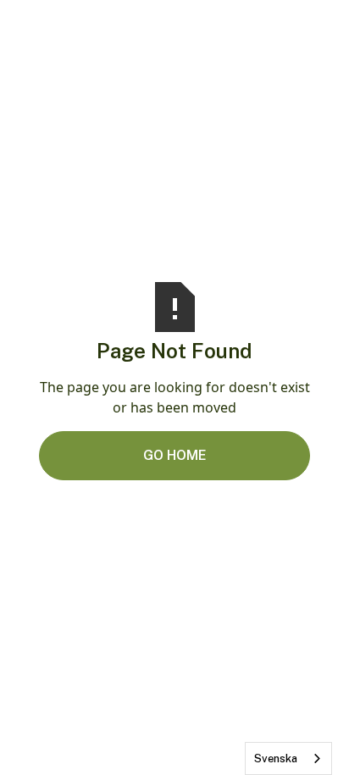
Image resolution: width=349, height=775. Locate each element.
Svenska (275, 758)
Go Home (175, 455)
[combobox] (288, 758)
